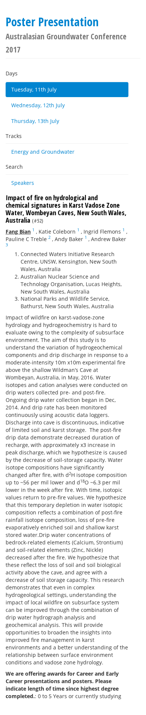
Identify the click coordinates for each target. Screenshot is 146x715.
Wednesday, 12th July (38, 105)
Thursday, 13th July (35, 120)
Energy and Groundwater (42, 151)
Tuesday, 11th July (34, 89)
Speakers (22, 182)
